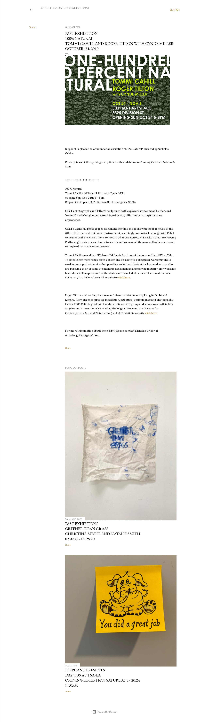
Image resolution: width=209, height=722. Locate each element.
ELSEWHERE (73, 8)
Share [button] (32, 27)
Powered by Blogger (107, 712)
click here (124, 277)
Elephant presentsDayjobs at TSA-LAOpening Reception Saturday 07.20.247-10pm (102, 677)
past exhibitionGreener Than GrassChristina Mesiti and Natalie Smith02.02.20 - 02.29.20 (102, 531)
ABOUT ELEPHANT (52, 8)
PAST (86, 8)
